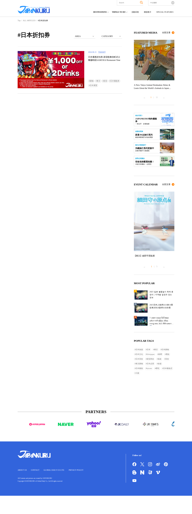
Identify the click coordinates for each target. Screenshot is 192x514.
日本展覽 (93, 85)
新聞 (160, 354)
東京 (98, 81)
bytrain (149, 368)
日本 (148, 350)
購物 (92, 81)
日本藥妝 (139, 368)
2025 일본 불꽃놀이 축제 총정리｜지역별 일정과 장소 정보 (161, 295)
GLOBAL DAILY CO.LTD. (54, 470)
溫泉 (159, 359)
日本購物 (165, 350)
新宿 (105, 81)
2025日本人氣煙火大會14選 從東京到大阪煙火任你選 (161, 306)
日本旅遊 (139, 350)
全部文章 (166, 32)
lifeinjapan (151, 354)
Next (164, 97)
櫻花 (157, 368)
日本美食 (139, 359)
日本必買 (150, 364)
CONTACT (35, 470)
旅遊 (159, 364)
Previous (144, 97)
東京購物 (139, 364)
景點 (167, 354)
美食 (167, 359)
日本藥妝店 (167, 368)
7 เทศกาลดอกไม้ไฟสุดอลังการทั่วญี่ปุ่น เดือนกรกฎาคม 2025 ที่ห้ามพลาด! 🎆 (162, 321)
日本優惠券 (114, 81)
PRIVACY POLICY (76, 470)
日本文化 (139, 354)
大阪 (137, 373)
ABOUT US (22, 470)
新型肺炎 (150, 359)
